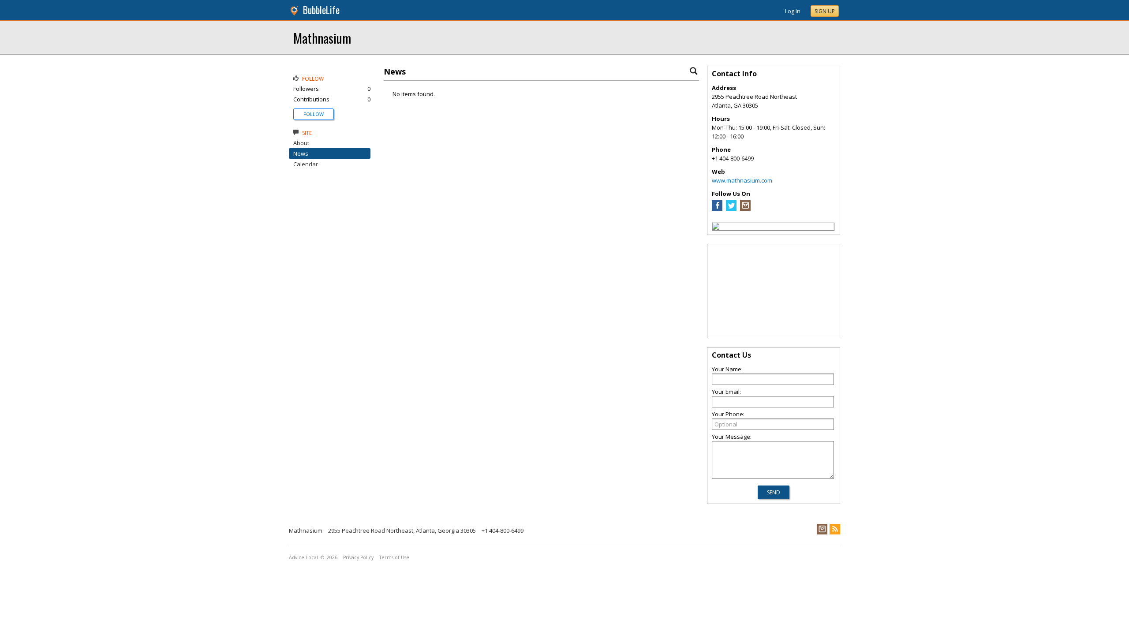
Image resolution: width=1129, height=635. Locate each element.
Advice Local (303, 557)
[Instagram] (745, 209)
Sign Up (825, 11)
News (300, 153)
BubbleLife (321, 10)
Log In (792, 11)
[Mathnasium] (715, 228)
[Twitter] (731, 209)
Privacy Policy (358, 557)
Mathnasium (322, 37)
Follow (313, 114)
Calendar (305, 164)
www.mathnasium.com (742, 180)
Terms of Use (394, 557)
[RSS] (835, 529)
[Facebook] (717, 209)
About (301, 143)
